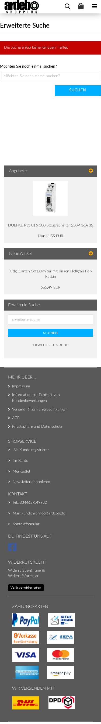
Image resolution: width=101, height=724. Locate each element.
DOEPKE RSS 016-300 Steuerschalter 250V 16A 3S (50, 225)
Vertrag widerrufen (26, 587)
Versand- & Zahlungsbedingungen (40, 409)
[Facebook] (13, 550)
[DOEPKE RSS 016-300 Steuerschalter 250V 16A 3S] (50, 198)
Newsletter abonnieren (31, 482)
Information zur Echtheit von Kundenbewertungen (36, 398)
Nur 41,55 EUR (50, 236)
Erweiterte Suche (50, 345)
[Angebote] (91, 171)
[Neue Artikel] (91, 254)
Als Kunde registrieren (31, 450)
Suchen (50, 332)
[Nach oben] (15, 709)
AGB (16, 418)
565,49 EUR (51, 287)
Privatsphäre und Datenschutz (37, 426)
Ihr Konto (20, 461)
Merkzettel (21, 471)
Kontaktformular (26, 524)
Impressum (21, 386)
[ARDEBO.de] (19, 6)
